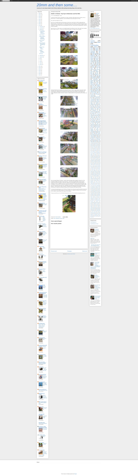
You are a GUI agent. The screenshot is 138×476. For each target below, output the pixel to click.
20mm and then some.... (57, 5)
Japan (95, 190)
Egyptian (93, 113)
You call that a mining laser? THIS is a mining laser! (42, 32)
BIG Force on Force (42, 308)
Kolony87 (95, 150)
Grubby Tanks (92, 116)
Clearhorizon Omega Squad (45, 417)
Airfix (93, 143)
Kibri (92, 191)
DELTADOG (92, 180)
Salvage (98, 205)
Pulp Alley (92, 94)
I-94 (98, 116)
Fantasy (93, 105)
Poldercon (98, 85)
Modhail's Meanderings (41, 104)
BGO (99, 77)
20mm (54, 218)
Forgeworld (95, 149)
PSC (94, 65)
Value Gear (98, 213)
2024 (40, 16)
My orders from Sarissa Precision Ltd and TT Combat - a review (97, 287)
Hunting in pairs (93, 188)
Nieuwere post (54, 251)
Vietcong (91, 131)
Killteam (91, 76)
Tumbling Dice (94, 77)
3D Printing (97, 60)
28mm (92, 42)
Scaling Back (45, 105)
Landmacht (92, 117)
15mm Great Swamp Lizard (43, 390)
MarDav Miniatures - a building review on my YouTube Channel (42, 189)
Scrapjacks (97, 99)
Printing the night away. (97, 230)
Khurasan (97, 125)
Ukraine (94, 213)
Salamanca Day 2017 (42, 363)
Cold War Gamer (42, 323)
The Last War (97, 107)
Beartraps (41, 53)
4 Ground (93, 165)
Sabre (95, 205)
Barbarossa (95, 70)
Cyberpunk (96, 111)
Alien (95, 168)
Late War (92, 64)
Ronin (97, 128)
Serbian (91, 206)
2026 (40, 13)
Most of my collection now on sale (45, 225)
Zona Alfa (94, 53)
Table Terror (41, 144)
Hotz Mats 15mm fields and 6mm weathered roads (95, 245)
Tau (98, 158)
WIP (99, 52)
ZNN (92, 216)
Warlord (95, 141)
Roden (91, 204)
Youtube (99, 215)
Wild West (91, 215)
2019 (40, 23)
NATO (93, 118)
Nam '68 (98, 78)
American (91, 101)
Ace (90, 143)
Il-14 (92, 189)
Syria (92, 140)
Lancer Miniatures (92, 151)
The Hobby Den (96, 121)
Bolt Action (99, 173)
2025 (40, 14)
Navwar (97, 118)
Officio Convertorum (42, 261)
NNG (63, 218)
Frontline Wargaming (96, 185)
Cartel (95, 177)
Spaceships (93, 120)
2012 (40, 73)
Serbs (95, 206)
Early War (92, 62)
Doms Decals (97, 101)
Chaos (99, 109)
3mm (99, 53)
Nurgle (91, 106)
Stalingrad (97, 157)
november (41, 27)
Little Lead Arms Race (43, 171)
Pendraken (93, 200)
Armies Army (41, 366)
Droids (91, 83)
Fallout (97, 56)
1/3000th (97, 100)
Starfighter (92, 130)
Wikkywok (99, 160)
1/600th (91, 59)
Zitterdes (95, 216)
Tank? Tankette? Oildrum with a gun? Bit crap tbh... (42, 44)
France (91, 185)
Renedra (91, 119)
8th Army (99, 132)
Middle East (97, 93)
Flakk (97, 183)
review (91, 68)
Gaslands (92, 71)
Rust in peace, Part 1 (41, 41)
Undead (91, 74)
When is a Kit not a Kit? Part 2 (45, 240)
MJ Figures (95, 192)
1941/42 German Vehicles (43, 423)
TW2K (95, 140)
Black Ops (95, 144)
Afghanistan (98, 69)
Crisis (97, 82)
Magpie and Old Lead (43, 96)
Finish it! (91, 149)
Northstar (95, 98)
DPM (95, 180)
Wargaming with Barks (43, 88)
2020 (40, 22)
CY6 (93, 75)
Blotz (97, 123)
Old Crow (95, 153)
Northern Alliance (92, 196)
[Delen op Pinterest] (67, 217)
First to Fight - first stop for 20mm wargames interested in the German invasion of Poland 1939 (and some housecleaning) (95, 265)
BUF (93, 123)
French (99, 149)
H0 (92, 97)
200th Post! (92, 238)
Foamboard (93, 134)
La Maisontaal (96, 97)
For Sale (98, 184)
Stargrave (98, 62)
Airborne (99, 167)
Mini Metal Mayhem (42, 120)
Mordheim (97, 58)
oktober (41, 29)
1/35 (95, 132)
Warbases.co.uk (97, 74)
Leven (91, 98)
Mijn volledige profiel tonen (95, 28)
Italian (99, 137)
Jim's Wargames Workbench (42, 81)
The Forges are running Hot (44, 356)
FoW (99, 183)
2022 (40, 19)
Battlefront (92, 82)
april (40, 61)
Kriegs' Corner (41, 330)
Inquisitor (96, 73)
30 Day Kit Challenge (96, 86)
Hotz (96, 136)
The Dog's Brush (42, 337)
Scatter (97, 59)
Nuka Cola (91, 153)
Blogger (75, 473)
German (61, 218)
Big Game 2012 (95, 87)
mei (40, 59)
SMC (92, 205)
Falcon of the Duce (96, 182)
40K (97, 72)
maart (41, 62)
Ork (91, 65)
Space (98, 207)
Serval (98, 206)
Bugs (99, 145)
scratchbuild (92, 100)
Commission (92, 124)
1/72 (97, 142)
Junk (93, 89)
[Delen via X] (65, 217)
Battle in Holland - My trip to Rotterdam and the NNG (42, 37)
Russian (91, 58)
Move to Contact (42, 128)
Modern (96, 50)
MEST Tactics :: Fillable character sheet (44, 219)
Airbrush (92, 168)
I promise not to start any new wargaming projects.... (42, 211)
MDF (93, 54)
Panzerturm (94, 199)
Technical (91, 159)
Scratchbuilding (94, 45)
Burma (91, 176)
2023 (40, 17)
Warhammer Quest (93, 109)
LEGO (98, 150)
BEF (99, 122)
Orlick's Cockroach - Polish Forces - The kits (97, 276)
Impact (95, 189)
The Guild (98, 65)
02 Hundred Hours (92, 142)
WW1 (95, 131)
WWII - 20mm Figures (42, 401)
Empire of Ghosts (42, 231)
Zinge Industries (98, 161)
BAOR (96, 122)
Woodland (95, 215)
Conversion (92, 51)
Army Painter (98, 169)
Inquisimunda (92, 84)
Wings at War (93, 161)
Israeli (93, 93)
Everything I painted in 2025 (45, 181)
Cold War (98, 66)
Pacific (95, 106)
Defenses (98, 112)
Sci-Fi (91, 50)
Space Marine (93, 157)
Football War (93, 184)
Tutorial (97, 81)
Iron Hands (91, 190)
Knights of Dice (96, 191)
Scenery (92, 41)
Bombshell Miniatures (96, 175)
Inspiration (98, 189)
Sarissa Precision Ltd (94, 57)
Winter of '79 (41, 406)
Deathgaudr (91, 181)
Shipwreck (92, 129)
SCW (97, 204)
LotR (92, 192)
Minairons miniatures (42, 151)
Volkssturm (91, 214)
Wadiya (97, 71)
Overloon (91, 197)
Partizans (92, 80)
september (42, 55)
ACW (91, 167)
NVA (94, 195)
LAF (93, 63)
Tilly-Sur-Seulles (93, 95)
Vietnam (91, 60)
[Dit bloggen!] (64, 217)
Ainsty (96, 167)
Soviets (97, 67)
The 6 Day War (94, 211)
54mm (94, 166)
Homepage (69, 251)
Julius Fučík (98, 190)
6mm (97, 54)
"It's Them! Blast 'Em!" (43, 277)
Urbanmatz (92, 108)
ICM (99, 188)
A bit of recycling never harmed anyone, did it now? (97, 297)
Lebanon (97, 89)
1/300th (97, 61)
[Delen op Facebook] (66, 217)
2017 (40, 66)
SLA (99, 204)
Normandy (92, 72)
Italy (92, 150)
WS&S (99, 159)
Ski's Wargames (41, 136)
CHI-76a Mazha (96, 176)
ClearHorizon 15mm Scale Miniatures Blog (43, 427)
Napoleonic (97, 195)
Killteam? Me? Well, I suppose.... (41, 48)
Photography (97, 200)
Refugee (91, 128)
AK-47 (91, 49)
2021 (40, 20)
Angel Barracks (93, 169)
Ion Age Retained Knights (44, 286)
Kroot (99, 191)
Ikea (98, 136)
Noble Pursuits (41, 216)
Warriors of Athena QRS (42, 152)
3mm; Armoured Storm (97, 164)
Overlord (95, 197)
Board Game (94, 173)
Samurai (95, 119)
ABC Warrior (98, 166)
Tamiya (92, 107)
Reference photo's (96, 203)
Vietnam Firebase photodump (41, 51)
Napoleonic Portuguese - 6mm (45, 158)
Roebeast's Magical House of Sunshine (42, 194)
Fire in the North (97, 96)
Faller (95, 183)
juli (40, 58)
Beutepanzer (96, 143)
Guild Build (92, 136)
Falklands (91, 183)
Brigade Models (96, 145)
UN (91, 213)
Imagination (92, 137)
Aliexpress (99, 168)
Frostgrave (92, 61)
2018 (40, 25)
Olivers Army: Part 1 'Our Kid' (45, 408)
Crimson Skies (98, 124)
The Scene (92, 122)
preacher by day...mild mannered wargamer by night (43, 346)
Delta (96, 181)
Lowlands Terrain (97, 117)
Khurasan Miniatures (42, 389)
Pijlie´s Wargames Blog (43, 164)
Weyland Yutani (97, 214)
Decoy (93, 133)
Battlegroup (57, 218)
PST (98, 197)
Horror (99, 92)
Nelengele (98, 152)
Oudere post (84, 251)
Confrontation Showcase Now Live (45, 98)
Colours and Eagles (42, 179)
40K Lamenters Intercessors (45, 90)
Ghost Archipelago (93, 135)
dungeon (98, 216)
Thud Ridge (98, 212)
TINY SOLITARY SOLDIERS (41, 414)
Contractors (98, 146)
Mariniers (98, 151)
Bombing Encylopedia (42, 213)
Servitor (91, 207)
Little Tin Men (41, 442)
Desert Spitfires (97, 133)
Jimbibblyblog (41, 246)
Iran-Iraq (98, 88)
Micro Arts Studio (92, 152)
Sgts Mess (95, 207)
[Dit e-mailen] (63, 217)
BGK (91, 73)
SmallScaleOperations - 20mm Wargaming (43, 293)
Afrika (93, 67)
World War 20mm (42, 422)
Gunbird (97, 13)
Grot (98, 135)
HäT (97, 188)
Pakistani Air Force (92, 198)
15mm (95, 46)
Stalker (96, 49)
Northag (97, 64)
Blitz (98, 144)
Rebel (91, 203)
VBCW (98, 108)
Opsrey (98, 196)
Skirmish (97, 129)
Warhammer (92, 96)
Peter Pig (97, 80)
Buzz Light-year (94, 146)
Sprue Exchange (92, 208)
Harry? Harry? (41, 34)
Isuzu (96, 137)
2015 (40, 69)
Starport (97, 208)
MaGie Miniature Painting (42, 394)
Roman (94, 204)
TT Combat (97, 94)
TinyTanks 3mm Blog (42, 300)
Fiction (98, 105)
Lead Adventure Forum (94, 223)
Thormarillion (96, 159)
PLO (98, 154)
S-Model (99, 106)
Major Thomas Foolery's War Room (42, 113)
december (41, 26)
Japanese (98, 84)
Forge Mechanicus (42, 354)
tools (98, 141)
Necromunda (95, 79)
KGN (97, 75)
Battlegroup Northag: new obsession (45, 166)
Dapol (98, 180)
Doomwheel (93, 125)
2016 (40, 67)
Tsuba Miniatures (42, 381)
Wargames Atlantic (93, 160)
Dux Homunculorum (42, 374)
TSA (93, 158)
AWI (93, 167)
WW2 (91, 48)
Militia (99, 76)
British (97, 63)
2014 (40, 70)
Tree (98, 140)
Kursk (93, 85)
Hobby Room (92, 88)
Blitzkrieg (91, 145)
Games (97, 83)
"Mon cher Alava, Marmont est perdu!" (42, 362)
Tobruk (97, 130)
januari (41, 64)
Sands (99, 119)
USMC (91, 141)
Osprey (95, 154)
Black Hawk (94, 172)
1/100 (92, 132)
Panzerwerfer (98, 199)
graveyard (98, 131)
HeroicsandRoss (94, 92)
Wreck (93, 66)
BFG (96, 76)
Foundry (98, 134)
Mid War (93, 78)
